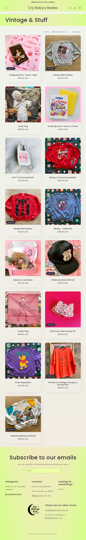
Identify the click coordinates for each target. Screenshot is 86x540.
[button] (6, 8)
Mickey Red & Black (23, 229)
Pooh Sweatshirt (23, 382)
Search (61, 489)
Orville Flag (23, 331)
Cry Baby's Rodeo (39, 534)
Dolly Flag (23, 126)
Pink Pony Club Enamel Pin (63, 331)
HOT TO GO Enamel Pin (23, 177)
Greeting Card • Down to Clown (63, 126)
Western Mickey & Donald (23, 436)
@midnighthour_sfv (54, 518)
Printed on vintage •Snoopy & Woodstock (63, 383)
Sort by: (47, 32)
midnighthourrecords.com (56, 510)
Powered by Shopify (51, 534)
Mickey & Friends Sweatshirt (62, 177)
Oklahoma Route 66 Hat (63, 280)
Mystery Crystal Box (23, 280)
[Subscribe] (59, 470)
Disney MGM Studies (63, 75)
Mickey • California (63, 229)
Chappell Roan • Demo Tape (23, 75)
